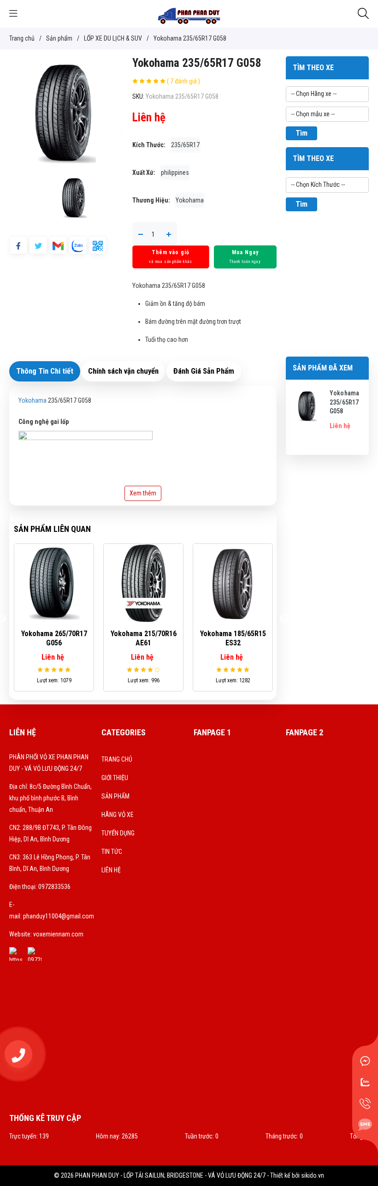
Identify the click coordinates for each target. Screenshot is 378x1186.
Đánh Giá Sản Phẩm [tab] (203, 370)
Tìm (301, 133)
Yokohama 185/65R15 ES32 (233, 638)
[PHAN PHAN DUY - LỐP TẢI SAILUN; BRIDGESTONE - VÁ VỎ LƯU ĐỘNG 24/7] (189, 13)
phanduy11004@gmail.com (58, 916)
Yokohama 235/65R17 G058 (344, 402)
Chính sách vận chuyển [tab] (123, 370)
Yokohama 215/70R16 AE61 (144, 638)
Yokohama (32, 400)
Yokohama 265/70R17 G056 (54, 638)
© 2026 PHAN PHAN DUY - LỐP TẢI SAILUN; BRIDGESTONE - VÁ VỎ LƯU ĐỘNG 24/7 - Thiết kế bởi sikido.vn (189, 1175)
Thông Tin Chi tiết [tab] (44, 370)
